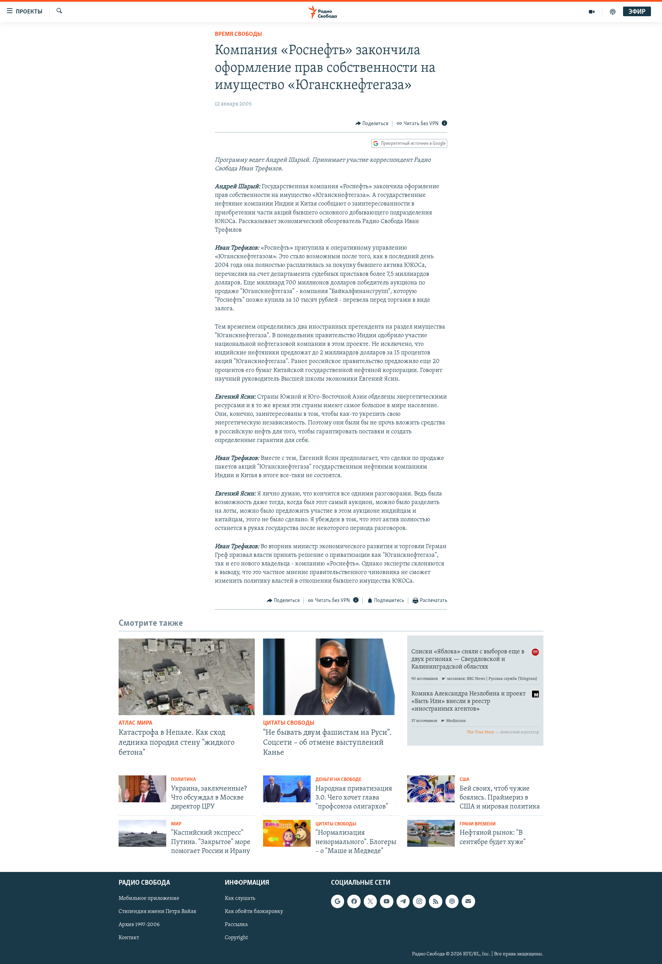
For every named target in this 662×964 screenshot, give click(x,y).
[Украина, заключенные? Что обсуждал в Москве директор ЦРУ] (142, 788)
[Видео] (591, 12)
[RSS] (435, 901)
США (464, 779)
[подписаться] (468, 901)
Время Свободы (238, 34)
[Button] (372, 123)
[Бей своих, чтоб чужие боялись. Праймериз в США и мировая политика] (431, 788)
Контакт (129, 938)
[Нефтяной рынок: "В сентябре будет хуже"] (431, 833)
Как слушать (240, 898)
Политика (183, 779)
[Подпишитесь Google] (337, 901)
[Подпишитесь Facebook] (353, 901)
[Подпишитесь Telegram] (403, 901)
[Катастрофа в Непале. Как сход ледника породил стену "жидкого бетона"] (187, 677)
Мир (176, 824)
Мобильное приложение (149, 898)
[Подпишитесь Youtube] (386, 901)
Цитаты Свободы (288, 723)
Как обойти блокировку (254, 911)
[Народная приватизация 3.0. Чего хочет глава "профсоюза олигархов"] (287, 788)
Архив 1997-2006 (139, 925)
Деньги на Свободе (338, 779)
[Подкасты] (452, 901)
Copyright (236, 938)
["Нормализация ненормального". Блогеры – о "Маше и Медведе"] (287, 833)
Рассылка (236, 925)
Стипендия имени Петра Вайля (157, 911)
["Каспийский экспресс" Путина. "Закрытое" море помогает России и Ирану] (142, 833)
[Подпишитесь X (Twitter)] (370, 901)
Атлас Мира (135, 723)
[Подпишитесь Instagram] (419, 901)
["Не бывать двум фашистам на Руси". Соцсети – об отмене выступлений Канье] (331, 677)
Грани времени (478, 824)
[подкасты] (612, 12)
